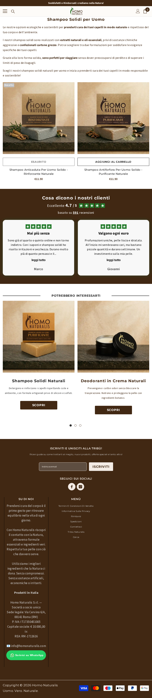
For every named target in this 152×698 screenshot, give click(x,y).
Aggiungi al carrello (113, 161)
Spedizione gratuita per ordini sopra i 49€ (76, 4)
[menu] (5, 11)
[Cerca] (13, 11)
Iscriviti (101, 466)
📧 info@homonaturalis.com (26, 646)
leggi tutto (39, 260)
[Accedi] (138, 11)
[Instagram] (80, 486)
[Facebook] (71, 486)
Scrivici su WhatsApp (29, 655)
